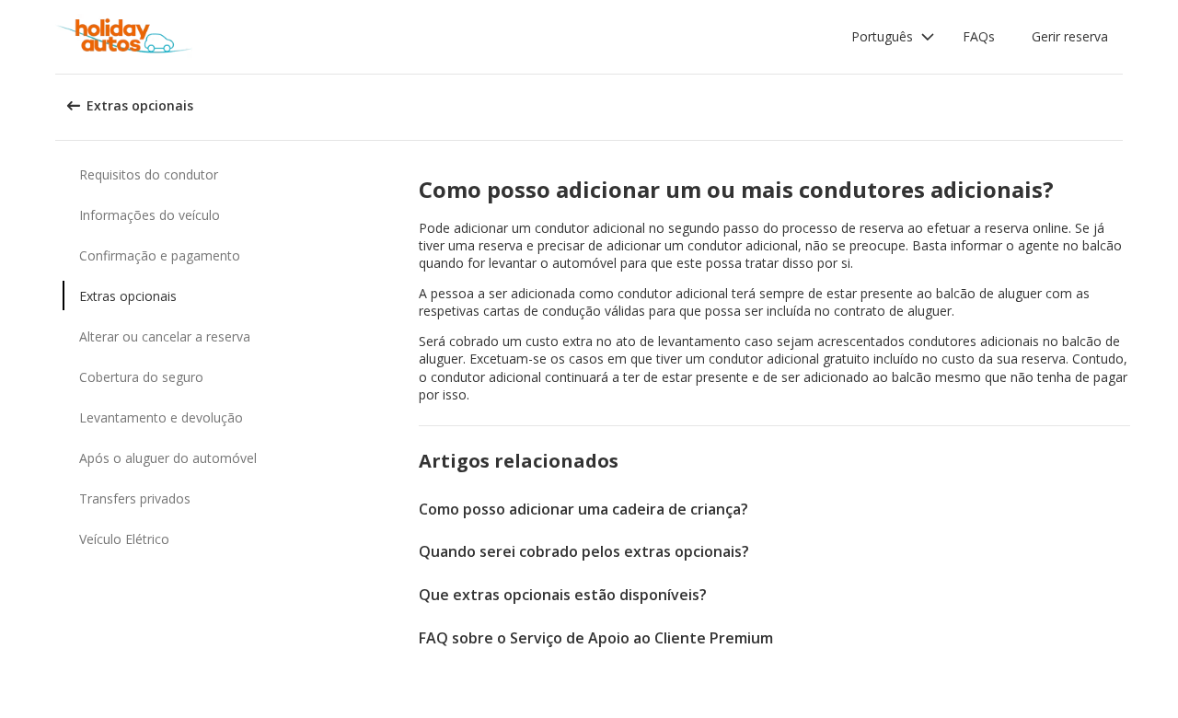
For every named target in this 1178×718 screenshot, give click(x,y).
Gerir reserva (1070, 36)
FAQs (979, 36)
